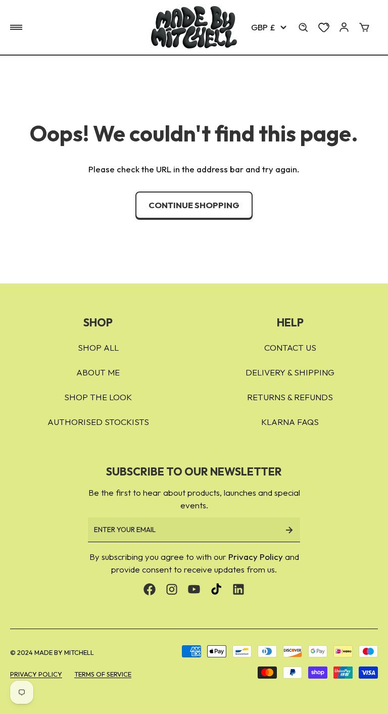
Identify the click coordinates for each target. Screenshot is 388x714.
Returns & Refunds (290, 397)
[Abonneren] (289, 529)
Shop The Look (98, 397)
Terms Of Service (102, 674)
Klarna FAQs (290, 421)
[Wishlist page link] (324, 27)
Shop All (98, 347)
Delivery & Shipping (290, 372)
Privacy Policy (255, 556)
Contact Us (290, 347)
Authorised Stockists (98, 421)
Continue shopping (194, 205)
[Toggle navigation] (16, 27)
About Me (98, 372)
